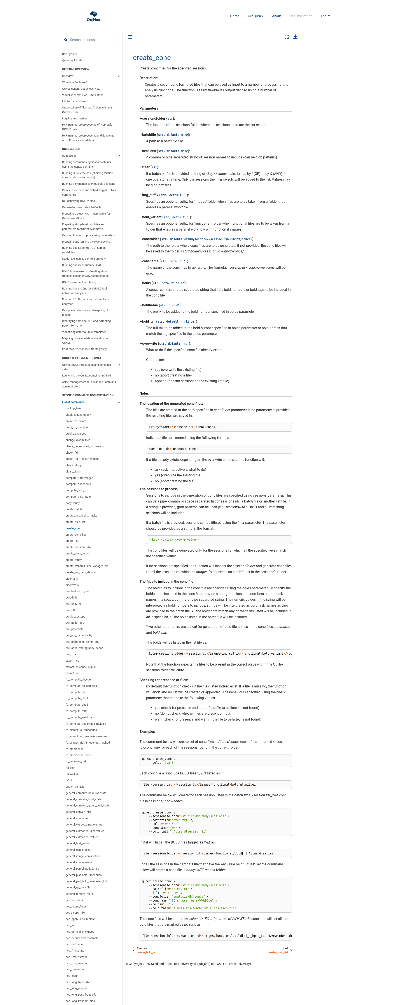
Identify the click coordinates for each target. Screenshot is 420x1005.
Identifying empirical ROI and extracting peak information (86, 323)
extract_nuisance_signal (81, 667)
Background (69, 54)
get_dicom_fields (76, 906)
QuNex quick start (73, 60)
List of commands (73, 402)
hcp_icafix (72, 975)
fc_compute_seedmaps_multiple (86, 723)
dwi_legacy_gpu (75, 616)
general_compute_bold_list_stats (86, 793)
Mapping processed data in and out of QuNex (85, 340)
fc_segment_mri (76, 761)
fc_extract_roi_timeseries (81, 730)
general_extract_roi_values (82, 837)
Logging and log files (75, 118)
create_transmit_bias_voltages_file (87, 566)
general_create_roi (77, 818)
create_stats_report (78, 553)
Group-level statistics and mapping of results (85, 312)
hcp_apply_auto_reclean (80, 919)
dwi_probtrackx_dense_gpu (82, 641)
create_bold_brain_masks (81, 515)
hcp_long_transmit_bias (80, 1001)
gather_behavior (75, 786)
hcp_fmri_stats (75, 950)
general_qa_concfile (78, 887)
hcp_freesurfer (75, 969)
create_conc (73, 528)
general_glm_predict (78, 849)
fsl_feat (70, 767)
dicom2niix (72, 585)
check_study (73, 465)
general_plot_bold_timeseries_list (86, 881)
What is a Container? (75, 82)
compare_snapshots (78, 484)
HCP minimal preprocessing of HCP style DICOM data (87, 127)
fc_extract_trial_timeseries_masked (88, 742)
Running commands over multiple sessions (88, 183)
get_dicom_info (75, 912)
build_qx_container (77, 427)
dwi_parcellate (75, 629)
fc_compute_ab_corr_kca (81, 685)
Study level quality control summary (84, 258)
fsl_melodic (73, 774)
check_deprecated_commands (85, 446)
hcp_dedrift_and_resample (82, 938)
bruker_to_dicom (76, 421)
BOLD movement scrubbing (79, 282)
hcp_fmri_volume (76, 963)
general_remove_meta (79, 893)
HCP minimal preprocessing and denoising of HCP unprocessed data (88, 138)
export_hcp (72, 660)
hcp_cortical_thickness (80, 931)
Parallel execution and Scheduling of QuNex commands (89, 192)
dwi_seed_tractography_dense (84, 648)
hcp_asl (70, 925)
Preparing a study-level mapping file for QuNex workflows (86, 216)
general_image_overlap (80, 862)
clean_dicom (73, 471)
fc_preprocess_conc (78, 755)
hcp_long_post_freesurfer (81, 994)
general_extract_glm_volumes (84, 824)
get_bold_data (74, 900)
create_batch (74, 509)
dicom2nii (72, 578)
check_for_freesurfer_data (82, 458)
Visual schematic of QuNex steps (82, 95)
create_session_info (78, 547)
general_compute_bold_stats (83, 799)
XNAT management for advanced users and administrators (89, 384)
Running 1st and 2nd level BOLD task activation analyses (85, 291)
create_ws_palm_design (81, 572)
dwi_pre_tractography (79, 635)
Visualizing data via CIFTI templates (84, 332)
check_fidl (72, 452)
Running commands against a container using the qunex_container (86, 164)
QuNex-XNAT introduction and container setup (86, 367)
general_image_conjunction (83, 856)
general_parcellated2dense (82, 868)
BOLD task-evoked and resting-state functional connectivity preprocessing (85, 274)
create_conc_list (76, 534)
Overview (68, 76)
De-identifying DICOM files (78, 200)
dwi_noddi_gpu (75, 622)
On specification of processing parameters (88, 235)
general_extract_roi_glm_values (85, 831)
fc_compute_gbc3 (77, 698)
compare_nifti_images (79, 477)
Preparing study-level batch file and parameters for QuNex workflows (83, 227)
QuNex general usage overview (81, 88)
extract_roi (72, 673)
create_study (74, 559)
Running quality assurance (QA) (81, 265)
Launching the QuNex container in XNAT (86, 375)
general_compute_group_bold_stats (88, 805)
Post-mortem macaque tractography (84, 349)
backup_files (73, 408)
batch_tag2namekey (78, 414)
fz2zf (69, 780)
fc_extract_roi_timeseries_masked (87, 736)
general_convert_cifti (78, 811)
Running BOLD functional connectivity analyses (85, 301)
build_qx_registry (76, 433)
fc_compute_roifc (77, 711)
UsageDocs (69, 155)
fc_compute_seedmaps (80, 717)
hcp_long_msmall (76, 988)
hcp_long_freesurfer (78, 982)
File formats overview (75, 101)
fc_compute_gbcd (77, 704)
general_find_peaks (78, 843)
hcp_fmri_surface (77, 957)
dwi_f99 (70, 610)
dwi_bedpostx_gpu (77, 591)
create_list (72, 540)
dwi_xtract (72, 654)
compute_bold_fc (76, 490)
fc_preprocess (75, 749)
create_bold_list (75, 522)
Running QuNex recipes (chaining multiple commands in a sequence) (88, 175)
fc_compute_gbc (76, 692)
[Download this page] (295, 36)
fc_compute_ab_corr (78, 679)
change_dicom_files (78, 440)
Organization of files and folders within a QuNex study (87, 110)
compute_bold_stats (78, 496)
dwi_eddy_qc (74, 603)
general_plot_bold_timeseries (84, 875)
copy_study (73, 503)
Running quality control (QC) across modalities (84, 250)
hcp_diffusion (74, 944)
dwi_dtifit (71, 597)
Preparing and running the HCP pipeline (86, 241)
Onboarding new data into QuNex (82, 207)
